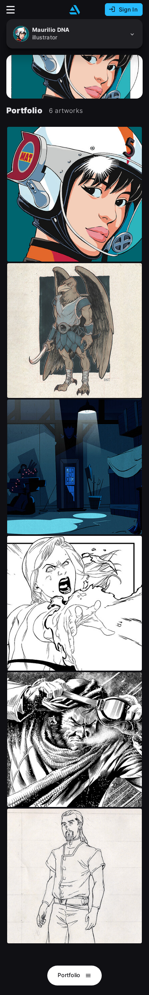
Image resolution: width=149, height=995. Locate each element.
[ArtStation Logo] (74, 10)
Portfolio (70, 975)
